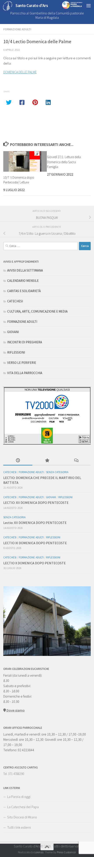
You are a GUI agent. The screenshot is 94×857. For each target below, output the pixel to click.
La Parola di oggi (18, 796)
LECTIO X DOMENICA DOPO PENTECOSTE (34, 563)
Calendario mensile (23, 281)
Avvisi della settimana (25, 270)
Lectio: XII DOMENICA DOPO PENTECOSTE (35, 522)
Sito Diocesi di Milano (22, 817)
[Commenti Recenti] (76, 460)
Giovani (13, 332)
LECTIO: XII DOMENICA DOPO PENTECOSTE (36, 502)
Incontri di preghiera (24, 342)
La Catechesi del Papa (23, 807)
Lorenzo (38, 852)
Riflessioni (16, 352)
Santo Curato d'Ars (32, 5)
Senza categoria (57, 472)
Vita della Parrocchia (24, 373)
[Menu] (88, 5)
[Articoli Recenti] (17, 460)
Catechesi (15, 301)
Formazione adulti (17, 29)
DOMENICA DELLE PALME (20, 72)
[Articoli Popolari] (46, 460)
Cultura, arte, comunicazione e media (37, 311)
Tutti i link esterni (19, 827)
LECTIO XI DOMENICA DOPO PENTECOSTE (35, 543)
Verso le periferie (21, 363)
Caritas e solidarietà (24, 291)
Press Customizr (66, 852)
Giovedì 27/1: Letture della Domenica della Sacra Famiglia (64, 162)
